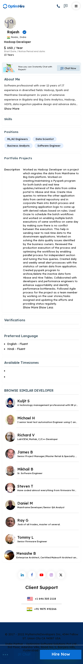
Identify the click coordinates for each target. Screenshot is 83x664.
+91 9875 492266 (44, 608)
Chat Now (70, 68)
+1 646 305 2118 (45, 598)
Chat (26, 654)
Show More (11, 108)
